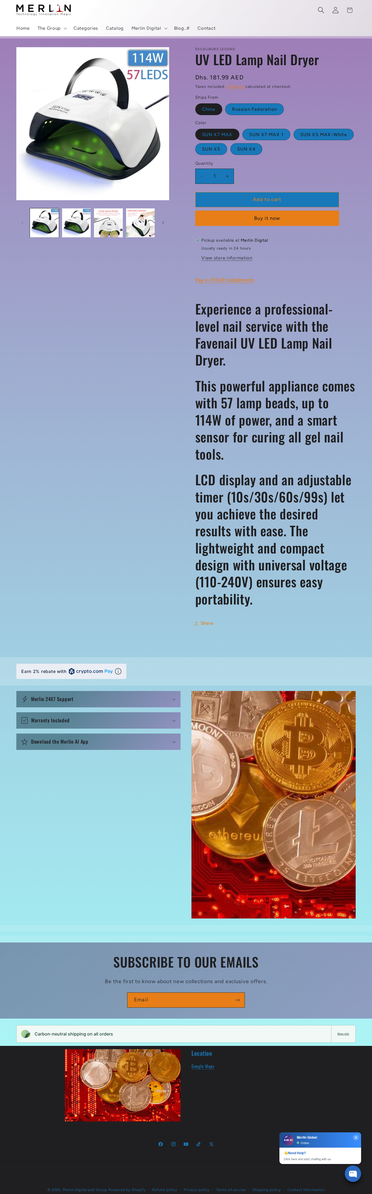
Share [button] (207, 623)
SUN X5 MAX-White (323, 134)
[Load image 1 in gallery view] (44, 222)
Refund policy (164, 1189)
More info (343, 1033)
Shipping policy (266, 1189)
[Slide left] (22, 223)
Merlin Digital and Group (85, 1189)
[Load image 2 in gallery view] (76, 222)
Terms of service (231, 1189)
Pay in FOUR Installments (224, 280)
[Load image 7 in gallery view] (108, 222)
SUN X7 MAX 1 (266, 134)
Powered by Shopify (127, 1189)
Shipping (235, 86)
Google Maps (202, 1066)
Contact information (306, 1189)
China (208, 109)
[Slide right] (163, 223)
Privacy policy (197, 1189)
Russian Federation (254, 109)
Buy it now (267, 218)
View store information (226, 258)
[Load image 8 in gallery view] (140, 222)
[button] (51, 28)
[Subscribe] (237, 1000)
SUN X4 (246, 149)
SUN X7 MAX (217, 134)
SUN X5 (211, 149)
